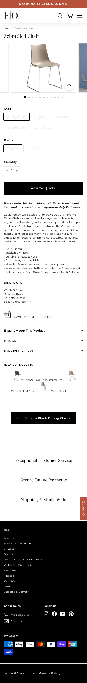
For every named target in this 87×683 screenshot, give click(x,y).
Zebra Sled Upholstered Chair (45, 380)
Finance (9, 575)
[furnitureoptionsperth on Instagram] (46, 613)
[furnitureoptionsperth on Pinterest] (71, 613)
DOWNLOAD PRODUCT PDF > (32, 316)
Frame (8, 140)
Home (7, 28)
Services (9, 548)
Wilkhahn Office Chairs (18, 564)
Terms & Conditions (19, 673)
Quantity (10, 162)
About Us (9, 538)
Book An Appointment (18, 543)
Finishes (10, 340)
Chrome (12, 148)
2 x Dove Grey (16, 116)
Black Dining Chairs (25, 28)
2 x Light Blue (16, 127)
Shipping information (19, 350)
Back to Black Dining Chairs (46, 418)
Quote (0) (83, 509)
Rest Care (10, 570)
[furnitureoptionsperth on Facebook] (54, 613)
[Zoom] (69, 85)
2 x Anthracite (43, 127)
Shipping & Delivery (16, 591)
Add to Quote (43, 188)
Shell (7, 108)
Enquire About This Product (24, 330)
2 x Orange (62, 116)
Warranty (9, 581)
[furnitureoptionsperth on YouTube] (62, 613)
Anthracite (34, 148)
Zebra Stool (58, 391)
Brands (8, 554)
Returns (9, 586)
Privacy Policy (49, 673)
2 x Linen (40, 116)
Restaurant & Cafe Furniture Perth (25, 559)
